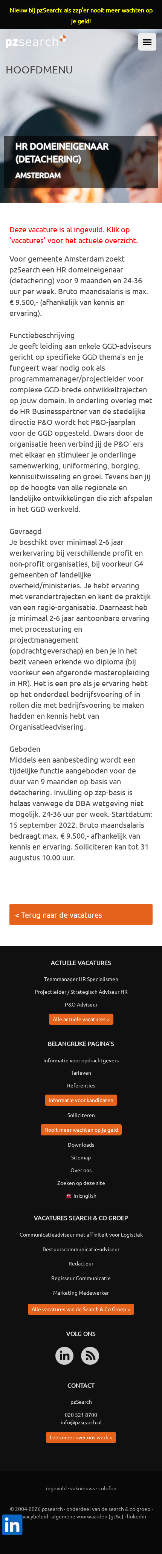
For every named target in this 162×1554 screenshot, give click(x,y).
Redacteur (81, 1263)
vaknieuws (82, 1488)
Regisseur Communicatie (81, 1277)
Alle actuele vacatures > (81, 1019)
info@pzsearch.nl (81, 1422)
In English (84, 1195)
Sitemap (81, 1157)
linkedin (136, 1516)
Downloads (81, 1144)
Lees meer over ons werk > (81, 1437)
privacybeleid (32, 1516)
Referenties (81, 1085)
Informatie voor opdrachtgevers (81, 1060)
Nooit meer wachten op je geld (81, 1129)
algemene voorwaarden (79, 1516)
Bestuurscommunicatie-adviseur (81, 1249)
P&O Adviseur (81, 1004)
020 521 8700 (81, 1414)
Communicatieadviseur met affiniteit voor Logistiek (81, 1234)
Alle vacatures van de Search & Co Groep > (81, 1309)
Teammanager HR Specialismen (81, 978)
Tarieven (81, 1072)
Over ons (81, 1170)
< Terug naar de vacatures (58, 914)
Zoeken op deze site (81, 1182)
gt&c (116, 1516)
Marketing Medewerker (81, 1292)
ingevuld (56, 1488)
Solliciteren (81, 1114)
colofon (107, 1488)
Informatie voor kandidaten (81, 1099)
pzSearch (81, 1401)
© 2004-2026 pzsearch (36, 1508)
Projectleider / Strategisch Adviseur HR (81, 991)
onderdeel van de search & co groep (108, 1508)
